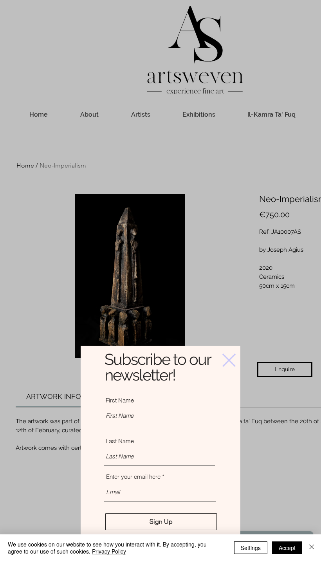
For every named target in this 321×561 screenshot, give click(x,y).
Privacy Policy (109, 551)
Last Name (120, 441)
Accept (287, 548)
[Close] (311, 548)
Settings (251, 548)
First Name (120, 400)
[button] (229, 360)
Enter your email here (133, 477)
